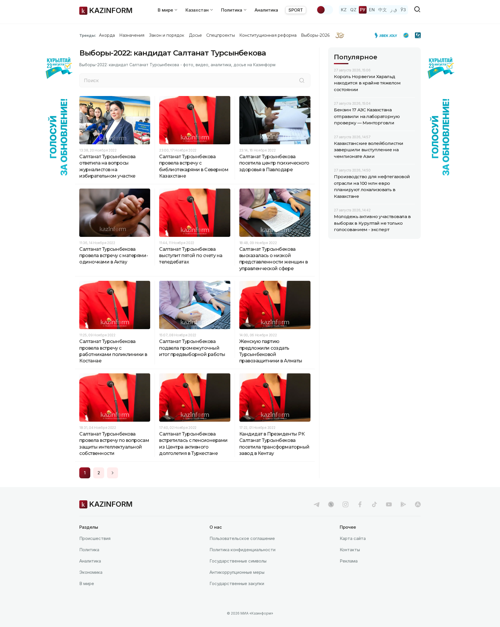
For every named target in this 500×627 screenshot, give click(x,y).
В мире (86, 583)
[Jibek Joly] (387, 35)
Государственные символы (237, 561)
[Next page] (112, 472)
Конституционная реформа (268, 35)
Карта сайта (353, 538)
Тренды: (87, 35)
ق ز (393, 9)
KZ (344, 9)
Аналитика (266, 10)
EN (372, 9)
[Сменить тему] (324, 9)
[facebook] (360, 504)
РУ (362, 9)
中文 (382, 9)
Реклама (349, 561)
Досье (195, 35)
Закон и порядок (167, 35)
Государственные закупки (236, 583)
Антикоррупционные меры (236, 572)
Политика (89, 549)
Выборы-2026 (315, 35)
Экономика (90, 572)
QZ (353, 9)
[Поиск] (302, 80)
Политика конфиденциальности (242, 549)
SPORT (295, 10)
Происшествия (95, 538)
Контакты (350, 549)
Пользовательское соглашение (242, 538)
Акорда (107, 35)
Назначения (132, 35)
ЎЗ (403, 9)
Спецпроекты (220, 35)
